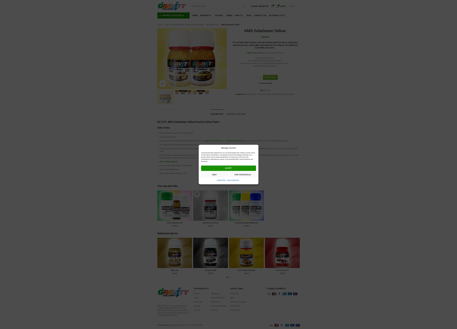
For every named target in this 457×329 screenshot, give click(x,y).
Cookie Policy (221, 180)
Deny (214, 175)
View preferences (242, 175)
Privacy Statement (233, 180)
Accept (228, 168)
